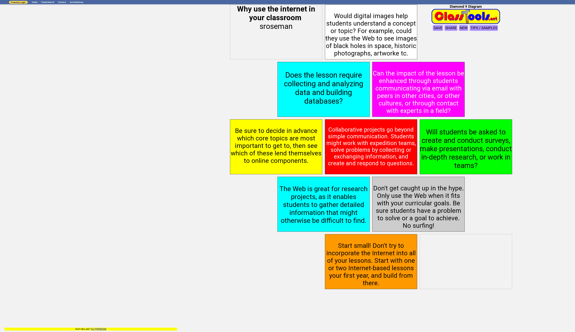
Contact (62, 2)
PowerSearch (47, 2)
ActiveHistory (76, 2)
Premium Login (18, 2)
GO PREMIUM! (98, 329)
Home (34, 2)
